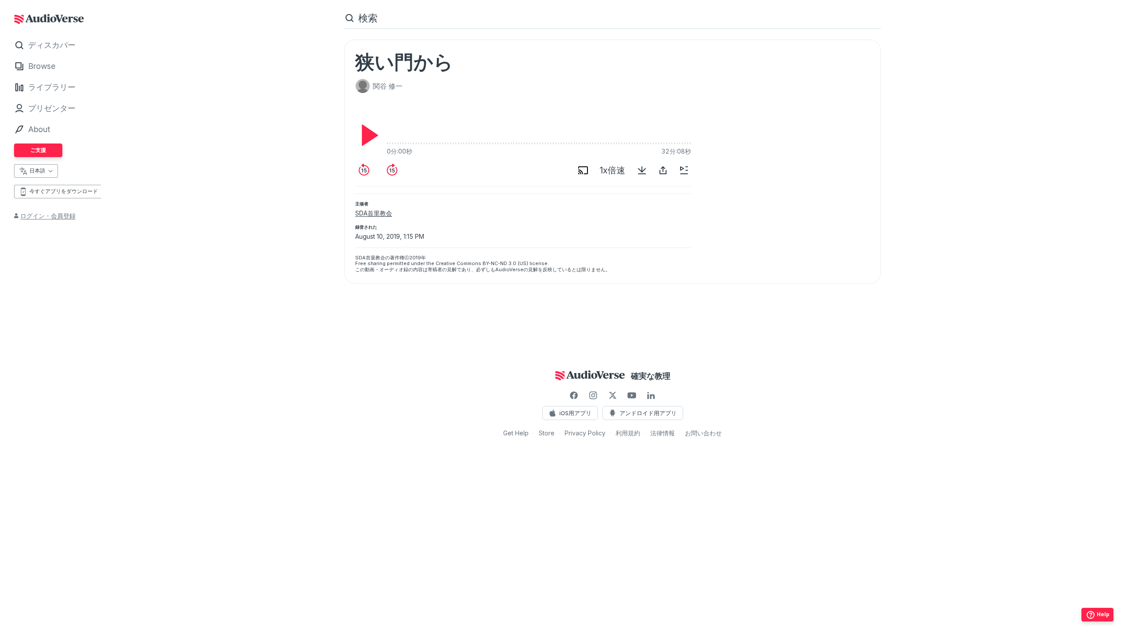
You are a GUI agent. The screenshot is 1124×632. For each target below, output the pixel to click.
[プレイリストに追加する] (684, 170)
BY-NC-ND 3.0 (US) (505, 263)
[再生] (367, 135)
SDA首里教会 (373, 213)
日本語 (37, 170)
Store (547, 433)
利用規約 (628, 433)
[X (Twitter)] (612, 395)
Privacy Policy (585, 433)
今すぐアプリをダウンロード (63, 191)
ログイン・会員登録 (48, 215)
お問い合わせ (703, 433)
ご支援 (38, 150)
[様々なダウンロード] (642, 170)
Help (1103, 614)
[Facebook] (573, 395)
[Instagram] (593, 395)
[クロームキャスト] (583, 170)
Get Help (516, 433)
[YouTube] (631, 395)
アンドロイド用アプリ (648, 413)
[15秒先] (392, 170)
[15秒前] (364, 170)
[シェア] (663, 170)
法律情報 (662, 433)
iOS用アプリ (575, 413)
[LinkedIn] (651, 395)
